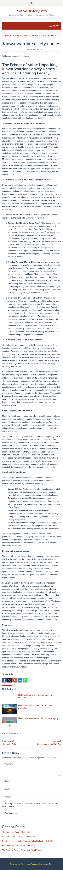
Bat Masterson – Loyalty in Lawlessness (19, 836)
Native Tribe (16, 733)
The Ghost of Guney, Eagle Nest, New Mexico (21, 850)
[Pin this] (14, 680)
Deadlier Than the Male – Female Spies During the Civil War (27, 841)
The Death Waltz (9, 742)
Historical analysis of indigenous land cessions (35, 696)
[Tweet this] (9, 680)
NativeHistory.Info (31, 11)
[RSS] (31, 3)
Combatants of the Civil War (49, 742)
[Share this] (4, 680)
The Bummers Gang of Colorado (16, 832)
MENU (56, 26)
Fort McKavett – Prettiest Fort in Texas (18, 845)
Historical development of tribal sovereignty (38, 718)
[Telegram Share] (20, 680)
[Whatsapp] (25, 680)
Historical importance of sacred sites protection (35, 706)
